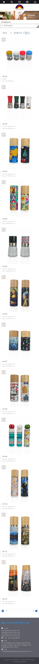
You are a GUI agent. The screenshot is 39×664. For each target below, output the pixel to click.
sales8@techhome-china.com (10, 635)
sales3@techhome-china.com (10, 630)
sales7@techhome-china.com (10, 634)
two (29, 33)
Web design (16, 661)
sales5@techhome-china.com (10, 632)
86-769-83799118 (15, 623)
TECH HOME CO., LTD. (19, 7)
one (26, 33)
